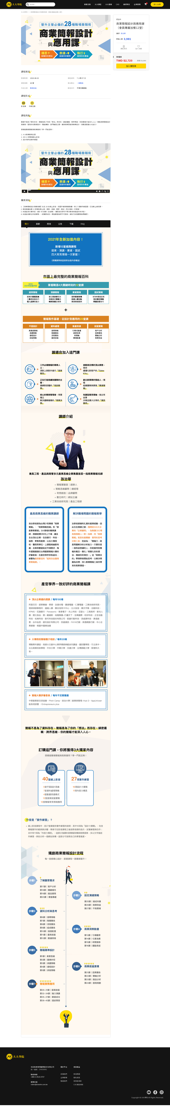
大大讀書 (108, 4)
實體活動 (87, 4)
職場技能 (33, 88)
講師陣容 (126, 4)
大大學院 (24, 12)
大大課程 (98, 4)
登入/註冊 (157, 4)
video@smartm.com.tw (39, 1084)
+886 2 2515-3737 (37, 1077)
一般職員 (80, 83)
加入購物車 (131, 66)
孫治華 (123, 33)
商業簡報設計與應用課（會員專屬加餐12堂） (46, 12)
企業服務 (137, 4)
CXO (117, 4)
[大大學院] (14, 4)
